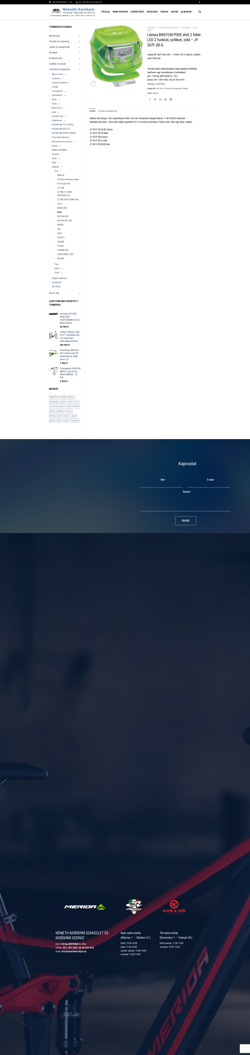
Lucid (59, 204)
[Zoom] (93, 83)
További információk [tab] (107, 111)
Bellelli (63, 397)
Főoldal (106, 12)
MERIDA (60, 411)
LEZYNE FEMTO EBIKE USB (67, 199)
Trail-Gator (75, 421)
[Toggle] (79, 36)
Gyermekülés (57, 95)
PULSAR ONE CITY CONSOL (63, 124)
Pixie (59, 212)
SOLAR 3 (61, 237)
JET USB (60, 188)
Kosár (54, 99)
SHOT (59, 233)
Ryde (59, 416)
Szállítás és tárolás (57, 63)
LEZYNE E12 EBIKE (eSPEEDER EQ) (64, 194)
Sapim (66, 416)
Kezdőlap (151, 28)
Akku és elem (57, 74)
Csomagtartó (57, 91)
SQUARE (60, 242)
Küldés (185, 520)
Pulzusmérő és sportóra (62, 141)
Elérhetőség (137, 12)
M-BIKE (76, 406)
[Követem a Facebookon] (199, 2)
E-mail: (211, 479)
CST (76, 402)
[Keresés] (199, 12)
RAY (59, 229)
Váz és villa (54, 293)
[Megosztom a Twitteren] (155, 99)
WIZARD (60, 258)
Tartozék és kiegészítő (59, 69)
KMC (69, 406)
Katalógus (152, 12)
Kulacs (54, 103)
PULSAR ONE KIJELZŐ (61, 129)
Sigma (73, 416)
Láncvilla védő (57, 116)
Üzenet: (187, 491)
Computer (56, 78)
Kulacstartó (56, 108)
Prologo (69, 411)
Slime (52, 421)
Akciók (174, 12)
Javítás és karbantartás (59, 47)
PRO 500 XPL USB (64, 220)
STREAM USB (62, 250)
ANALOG (60, 175)
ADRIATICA (54, 397)
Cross (70, 402)
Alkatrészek (54, 35)
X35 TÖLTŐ (56, 286)
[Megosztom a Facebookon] (150, 99)
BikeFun (71, 397)
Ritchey (52, 416)
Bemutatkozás (120, 12)
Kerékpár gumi (55, 58)
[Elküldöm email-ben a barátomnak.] (160, 99)
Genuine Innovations (57, 406)
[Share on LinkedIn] (170, 99)
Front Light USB (63, 183)
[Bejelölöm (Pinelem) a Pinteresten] (165, 99)
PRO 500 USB (62, 216)
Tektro (59, 421)
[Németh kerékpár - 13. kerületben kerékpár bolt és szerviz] (72, 11)
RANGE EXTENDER (59, 150)
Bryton (63, 402)
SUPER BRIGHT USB (65, 254)
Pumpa (55, 146)
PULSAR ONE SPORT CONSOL (64, 133)
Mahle (52, 411)
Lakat (54, 112)
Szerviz (164, 12)
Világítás (55, 167)
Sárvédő (55, 154)
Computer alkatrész (60, 82)
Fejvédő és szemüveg (59, 41)
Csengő (55, 87)
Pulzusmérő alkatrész (61, 137)
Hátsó (57, 268)
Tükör (54, 162)
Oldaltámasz (57, 120)
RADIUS (60, 225)
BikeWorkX (54, 402)
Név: (164, 479)
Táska (54, 158)
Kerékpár (53, 52)
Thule (66, 421)
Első (56, 171)
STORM (60, 246)
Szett (57, 272)
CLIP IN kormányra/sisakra (68, 179)
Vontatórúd (56, 282)
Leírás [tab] (92, 111)
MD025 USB (62, 208)
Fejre (57, 264)
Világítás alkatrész (59, 278)
